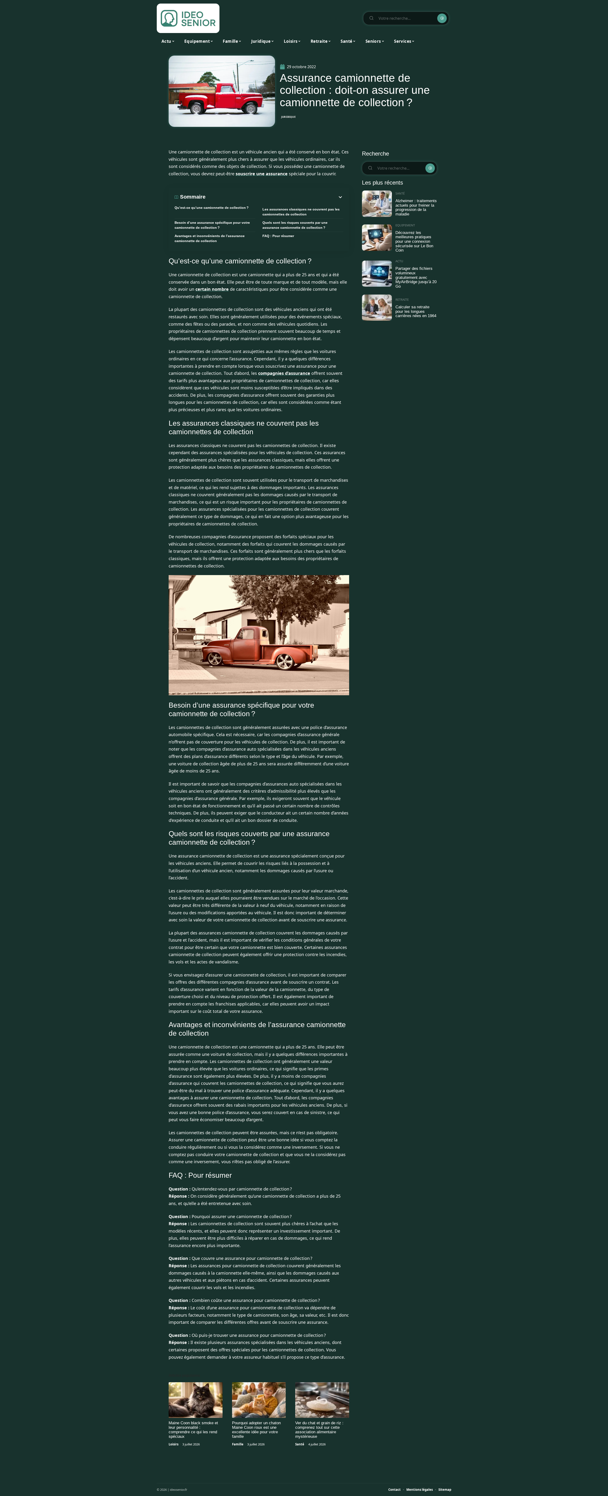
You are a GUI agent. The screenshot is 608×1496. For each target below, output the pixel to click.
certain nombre (212, 289)
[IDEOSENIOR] (188, 18)
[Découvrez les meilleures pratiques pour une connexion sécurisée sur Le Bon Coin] (377, 237)
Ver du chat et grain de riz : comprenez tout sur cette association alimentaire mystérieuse (319, 1430)
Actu (399, 261)
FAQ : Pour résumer (278, 236)
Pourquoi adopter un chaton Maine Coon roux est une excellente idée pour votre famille (256, 1430)
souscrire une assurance (262, 173)
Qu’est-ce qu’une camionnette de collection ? (212, 208)
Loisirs (173, 1444)
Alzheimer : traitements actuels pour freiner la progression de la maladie (416, 207)
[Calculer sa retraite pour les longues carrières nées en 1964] (377, 308)
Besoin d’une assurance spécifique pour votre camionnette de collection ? (212, 225)
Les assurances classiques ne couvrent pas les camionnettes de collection (301, 211)
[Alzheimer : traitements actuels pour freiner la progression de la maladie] (377, 204)
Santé (299, 1444)
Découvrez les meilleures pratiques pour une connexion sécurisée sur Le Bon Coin (414, 241)
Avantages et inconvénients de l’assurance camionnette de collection (210, 238)
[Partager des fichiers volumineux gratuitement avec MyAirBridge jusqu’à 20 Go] (377, 274)
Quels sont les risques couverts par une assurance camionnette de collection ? (295, 225)
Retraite (402, 299)
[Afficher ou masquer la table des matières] (274, 197)
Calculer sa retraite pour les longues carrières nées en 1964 (415, 311)
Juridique (288, 117)
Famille (237, 1444)
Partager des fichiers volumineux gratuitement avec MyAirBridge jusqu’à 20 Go (416, 277)
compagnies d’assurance (284, 373)
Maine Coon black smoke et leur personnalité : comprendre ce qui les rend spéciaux (193, 1430)
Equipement (405, 225)
